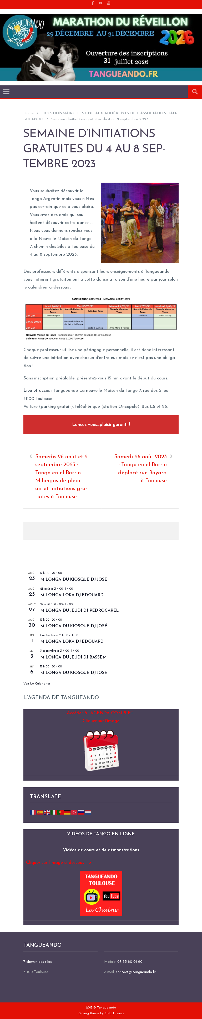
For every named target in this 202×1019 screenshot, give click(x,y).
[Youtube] (109, 3)
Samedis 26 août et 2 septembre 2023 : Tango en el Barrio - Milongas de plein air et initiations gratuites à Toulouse (61, 477)
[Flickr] (100, 3)
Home (28, 113)
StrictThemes (114, 1013)
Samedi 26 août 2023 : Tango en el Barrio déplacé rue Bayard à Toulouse (140, 468)
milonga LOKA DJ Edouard (72, 595)
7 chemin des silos (37, 962)
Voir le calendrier (36, 683)
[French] (33, 812)
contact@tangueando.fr (136, 972)
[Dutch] (88, 812)
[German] (67, 812)
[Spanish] (40, 812)
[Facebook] (92, 3)
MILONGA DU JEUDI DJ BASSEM (73, 657)
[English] (47, 812)
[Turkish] (74, 812)
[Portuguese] (60, 812)
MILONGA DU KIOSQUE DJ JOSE (73, 673)
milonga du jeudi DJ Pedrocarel (79, 611)
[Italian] (53, 812)
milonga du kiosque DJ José (73, 580)
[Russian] (81, 812)
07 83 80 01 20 (130, 962)
